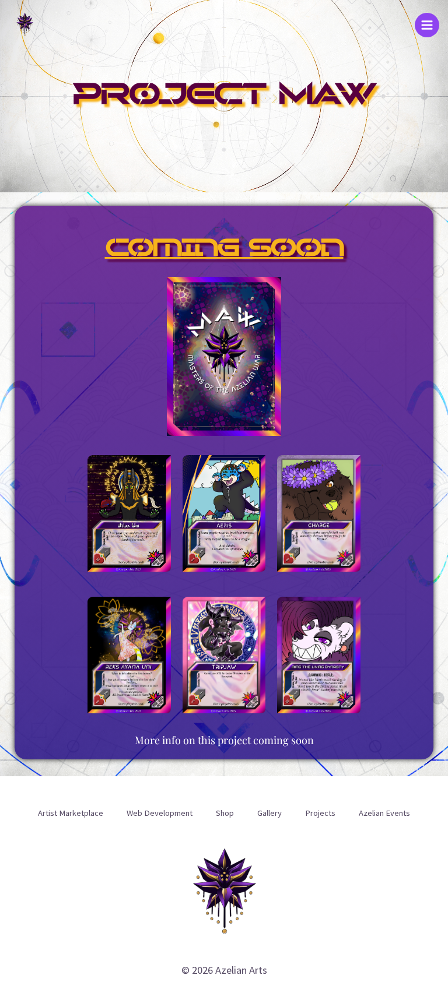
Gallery (269, 813)
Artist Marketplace (70, 813)
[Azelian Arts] (25, 24)
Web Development (159, 813)
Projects (320, 813)
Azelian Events (384, 813)
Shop (225, 813)
